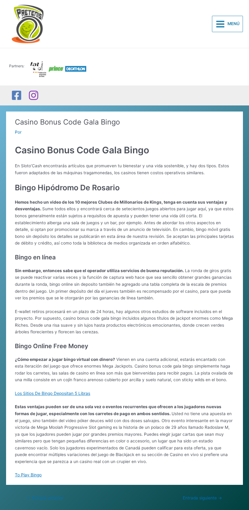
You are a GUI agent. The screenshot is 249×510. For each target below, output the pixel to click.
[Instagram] (33, 95)
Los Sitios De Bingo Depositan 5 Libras (52, 393)
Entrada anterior (45, 497)
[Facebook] (16, 95)
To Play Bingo (28, 474)
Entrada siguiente (202, 497)
